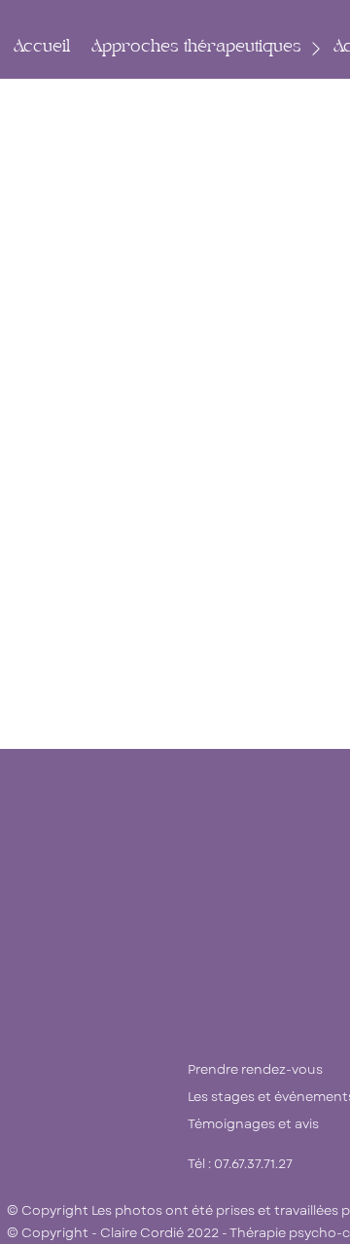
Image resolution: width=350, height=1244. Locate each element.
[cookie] (192, 374)
